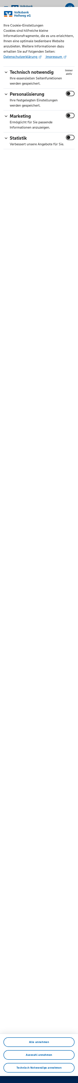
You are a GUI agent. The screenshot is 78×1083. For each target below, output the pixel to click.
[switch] (70, 93)
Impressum (54, 57)
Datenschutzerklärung (20, 57)
